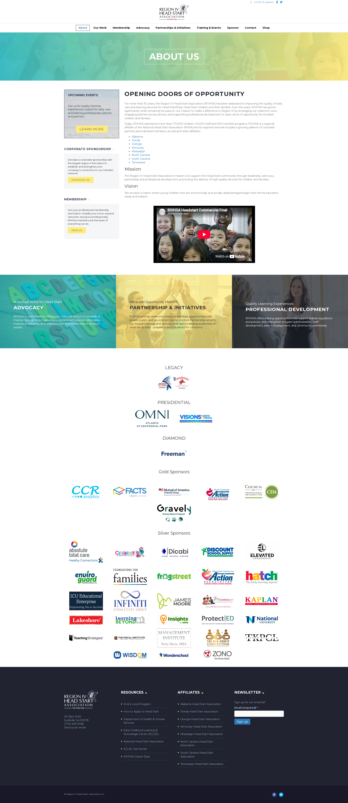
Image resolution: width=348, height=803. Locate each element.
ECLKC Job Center (135, 749)
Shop (266, 27)
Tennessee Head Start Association (201, 764)
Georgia (137, 144)
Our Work (100, 27)
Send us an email (75, 727)
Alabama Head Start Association (200, 704)
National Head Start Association (144, 741)
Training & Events (209, 27)
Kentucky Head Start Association (201, 726)
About (82, 27)
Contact (250, 27)
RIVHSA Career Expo (137, 756)
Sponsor (233, 27)
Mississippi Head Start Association (201, 734)
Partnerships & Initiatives (173, 27)
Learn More (92, 129)
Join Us (76, 230)
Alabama (137, 136)
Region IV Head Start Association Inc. (86, 794)
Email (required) (246, 707)
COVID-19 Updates (262, 2)
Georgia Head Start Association (200, 719)
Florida (136, 140)
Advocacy (143, 27)
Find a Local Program (137, 704)
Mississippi (138, 151)
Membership (121, 27)
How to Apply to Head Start (141, 711)
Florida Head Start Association (199, 711)
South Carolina (141, 158)
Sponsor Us (80, 179)
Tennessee (138, 162)
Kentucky (138, 147)
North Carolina (141, 155)
